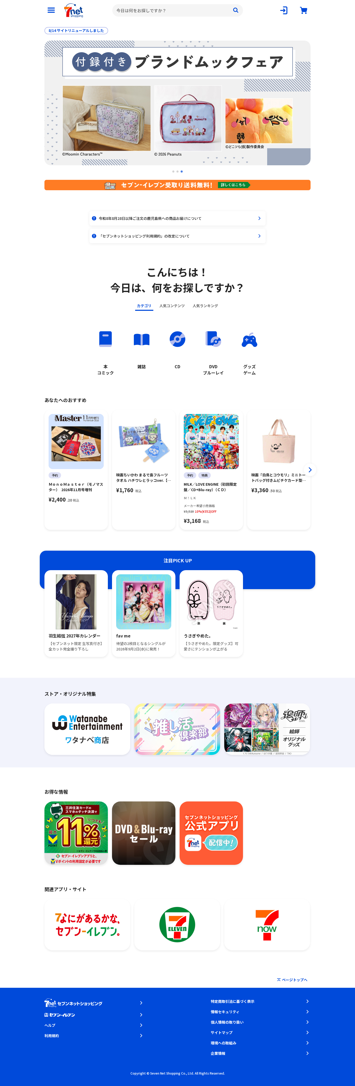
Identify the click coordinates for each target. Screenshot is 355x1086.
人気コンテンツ (172, 305)
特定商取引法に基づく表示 (232, 1001)
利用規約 (51, 1035)
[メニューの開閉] (51, 10)
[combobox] (177, 10)
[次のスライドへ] (310, 470)
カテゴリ (144, 305)
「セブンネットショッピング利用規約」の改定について (144, 236)
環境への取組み (223, 1042)
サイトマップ (222, 1032)
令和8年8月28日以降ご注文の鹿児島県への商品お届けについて (150, 218)
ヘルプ (49, 1025)
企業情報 (218, 1053)
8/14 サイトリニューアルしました (76, 30)
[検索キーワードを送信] (236, 10)
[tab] (173, 171)
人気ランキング (205, 305)
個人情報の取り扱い (227, 1022)
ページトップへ (294, 979)
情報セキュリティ (225, 1011)
